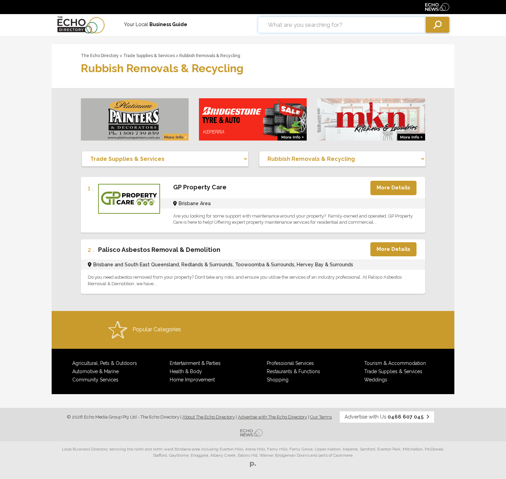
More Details (393, 188)
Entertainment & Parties (195, 363)
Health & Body (186, 371)
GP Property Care (199, 187)
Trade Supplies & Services (149, 55)
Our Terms (321, 417)
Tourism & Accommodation (395, 363)
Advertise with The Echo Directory (272, 417)
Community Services (95, 379)
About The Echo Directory (208, 417)
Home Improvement (192, 379)
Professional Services (290, 363)
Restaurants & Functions (293, 371)
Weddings (375, 379)
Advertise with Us (384, 417)
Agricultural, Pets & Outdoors (104, 363)
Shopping (277, 379)
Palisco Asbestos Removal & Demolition (159, 249)
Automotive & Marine (95, 371)
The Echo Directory (100, 55)
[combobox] (342, 25)
